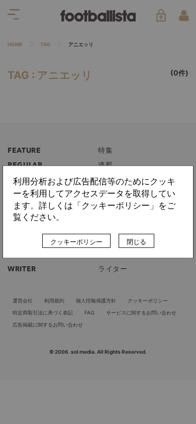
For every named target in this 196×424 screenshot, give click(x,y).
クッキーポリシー (76, 242)
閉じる (136, 242)
